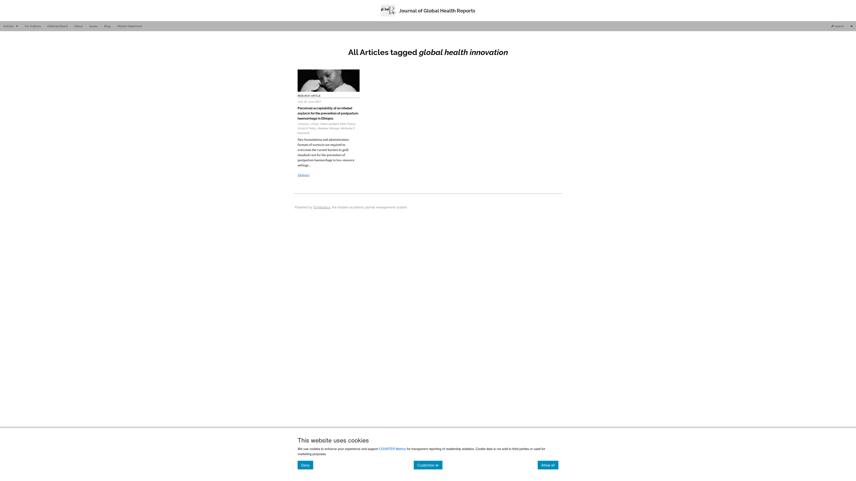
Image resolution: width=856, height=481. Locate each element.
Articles (8, 26)
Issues (93, 26)
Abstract (303, 175)
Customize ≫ (429, 465)
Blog (107, 26)
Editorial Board (57, 26)
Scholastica (321, 207)
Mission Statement (129, 26)
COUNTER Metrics (392, 448)
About (78, 26)
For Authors (33, 26)
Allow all (549, 465)
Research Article (309, 95)
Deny (307, 465)
